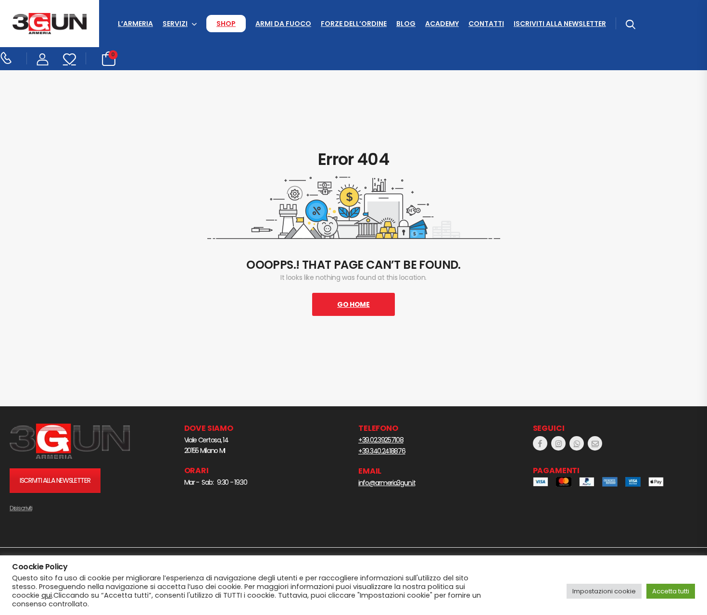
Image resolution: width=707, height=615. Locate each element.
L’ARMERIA (135, 23)
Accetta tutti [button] (670, 591)
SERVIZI (175, 23)
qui (46, 595)
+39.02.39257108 (381, 440)
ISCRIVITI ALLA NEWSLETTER (560, 23)
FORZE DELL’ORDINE (354, 23)
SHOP (226, 23)
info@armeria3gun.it (386, 483)
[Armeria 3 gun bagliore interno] (70, 441)
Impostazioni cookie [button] (604, 591)
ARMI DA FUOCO (283, 23)
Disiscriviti (21, 508)
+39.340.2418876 (381, 451)
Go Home (353, 304)
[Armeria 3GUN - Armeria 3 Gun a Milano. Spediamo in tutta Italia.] (50, 24)
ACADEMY (442, 23)
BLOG (406, 23)
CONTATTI (486, 23)
